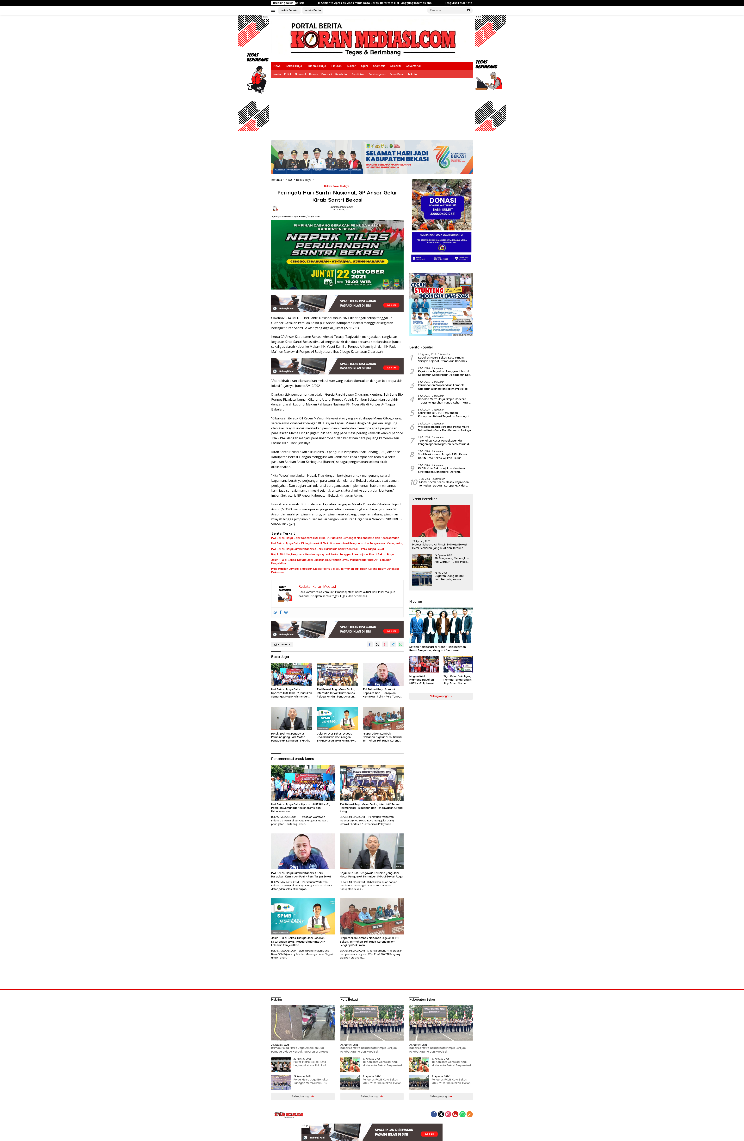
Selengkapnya (439, 696)
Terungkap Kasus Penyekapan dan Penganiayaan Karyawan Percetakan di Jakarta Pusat (443, 442)
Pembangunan (377, 74)
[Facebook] (280, 612)
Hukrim (277, 74)
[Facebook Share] (370, 644)
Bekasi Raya (294, 66)
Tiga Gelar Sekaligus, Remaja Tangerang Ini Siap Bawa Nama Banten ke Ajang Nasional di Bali (457, 679)
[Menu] (273, 10)
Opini (364, 66)
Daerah (313, 74)
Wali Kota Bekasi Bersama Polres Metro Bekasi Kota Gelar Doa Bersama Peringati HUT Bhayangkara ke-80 (445, 428)
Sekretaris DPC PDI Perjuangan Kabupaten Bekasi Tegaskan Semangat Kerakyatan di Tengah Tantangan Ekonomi (443, 414)
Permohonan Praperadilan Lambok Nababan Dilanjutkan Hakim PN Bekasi (443, 386)
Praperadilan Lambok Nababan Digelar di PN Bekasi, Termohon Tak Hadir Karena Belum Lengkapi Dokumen (335, 570)
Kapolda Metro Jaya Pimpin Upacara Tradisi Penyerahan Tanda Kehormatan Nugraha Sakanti (443, 400)
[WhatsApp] (462, 1114)
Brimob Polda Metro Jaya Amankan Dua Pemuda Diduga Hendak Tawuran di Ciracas (299, 1049)
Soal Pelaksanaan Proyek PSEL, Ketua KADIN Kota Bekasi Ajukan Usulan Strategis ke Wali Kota (442, 456)
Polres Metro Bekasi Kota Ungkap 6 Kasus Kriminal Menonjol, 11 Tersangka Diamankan (310, 1063)
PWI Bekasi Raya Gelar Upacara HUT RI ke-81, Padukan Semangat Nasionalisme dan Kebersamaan (335, 538)
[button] (469, 10)
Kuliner (351, 66)
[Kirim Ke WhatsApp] (401, 644)
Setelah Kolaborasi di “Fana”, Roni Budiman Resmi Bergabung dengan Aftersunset (437, 648)
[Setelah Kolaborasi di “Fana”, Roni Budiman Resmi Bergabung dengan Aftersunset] (441, 625)
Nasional (300, 74)
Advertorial (413, 66)
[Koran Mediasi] (372, 38)
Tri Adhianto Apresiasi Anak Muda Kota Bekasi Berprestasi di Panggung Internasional (382, 1063)
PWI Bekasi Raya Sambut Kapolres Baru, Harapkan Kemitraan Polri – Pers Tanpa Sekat (327, 549)
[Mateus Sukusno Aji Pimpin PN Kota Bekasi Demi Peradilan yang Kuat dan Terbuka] (441, 521)
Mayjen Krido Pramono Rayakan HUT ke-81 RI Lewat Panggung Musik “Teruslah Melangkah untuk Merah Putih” (423, 679)
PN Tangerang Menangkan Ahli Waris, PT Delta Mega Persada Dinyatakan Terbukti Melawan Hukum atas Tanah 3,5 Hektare (452, 560)
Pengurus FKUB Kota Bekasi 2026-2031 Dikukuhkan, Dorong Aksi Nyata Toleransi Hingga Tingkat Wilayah (378, 3)
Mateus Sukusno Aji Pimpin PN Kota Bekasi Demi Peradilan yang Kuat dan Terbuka (439, 546)
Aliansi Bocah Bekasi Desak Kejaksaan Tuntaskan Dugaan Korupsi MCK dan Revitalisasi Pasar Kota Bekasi (444, 483)
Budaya (344, 186)
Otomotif (379, 66)
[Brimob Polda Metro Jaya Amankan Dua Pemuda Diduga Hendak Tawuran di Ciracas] (303, 1023)
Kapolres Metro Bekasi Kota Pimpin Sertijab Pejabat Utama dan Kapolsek (442, 359)
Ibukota (412, 74)
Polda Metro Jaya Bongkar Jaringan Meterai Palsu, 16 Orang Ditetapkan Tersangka (313, 1081)
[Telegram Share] (393, 644)
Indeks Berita (313, 10)
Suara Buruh (397, 74)
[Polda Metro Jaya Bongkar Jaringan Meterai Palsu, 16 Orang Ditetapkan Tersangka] (281, 1082)
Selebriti (395, 66)
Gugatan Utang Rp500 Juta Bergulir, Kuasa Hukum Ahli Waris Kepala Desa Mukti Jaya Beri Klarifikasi (451, 577)
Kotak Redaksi (289, 10)
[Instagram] (286, 612)
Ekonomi (326, 74)
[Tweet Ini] (377, 644)
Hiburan (337, 66)
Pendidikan (358, 74)
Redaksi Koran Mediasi (341, 206)
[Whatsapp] (275, 612)
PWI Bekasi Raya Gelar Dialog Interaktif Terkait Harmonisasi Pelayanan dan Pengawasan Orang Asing (337, 543)
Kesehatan (341, 74)
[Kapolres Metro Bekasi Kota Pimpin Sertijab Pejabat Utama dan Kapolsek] (372, 1023)
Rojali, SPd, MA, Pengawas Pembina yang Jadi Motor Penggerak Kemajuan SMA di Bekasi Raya (332, 554)
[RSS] (470, 1114)
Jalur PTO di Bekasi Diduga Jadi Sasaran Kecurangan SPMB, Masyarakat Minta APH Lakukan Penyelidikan (331, 561)
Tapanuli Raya (316, 66)
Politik (288, 74)
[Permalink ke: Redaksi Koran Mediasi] (275, 208)
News (277, 66)
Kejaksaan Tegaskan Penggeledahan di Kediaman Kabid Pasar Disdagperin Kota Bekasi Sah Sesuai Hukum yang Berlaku (444, 373)
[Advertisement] (372, 107)
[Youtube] (455, 1114)
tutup (265, 16)
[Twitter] (441, 1114)
